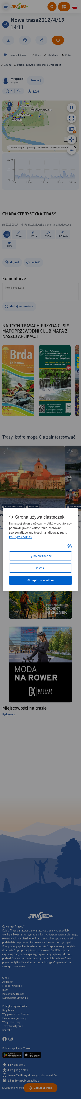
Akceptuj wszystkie (40, 580)
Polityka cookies (20, 537)
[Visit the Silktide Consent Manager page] (69, 546)
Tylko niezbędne (40, 556)
